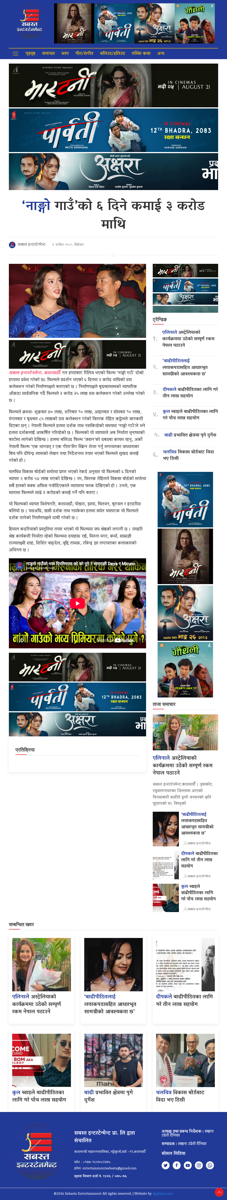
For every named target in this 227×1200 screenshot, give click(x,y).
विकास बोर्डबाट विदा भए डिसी (188, 455)
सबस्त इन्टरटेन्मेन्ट (31, 245)
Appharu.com (163, 1194)
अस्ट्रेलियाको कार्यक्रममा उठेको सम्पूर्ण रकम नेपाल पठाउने (188, 339)
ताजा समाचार (164, 704)
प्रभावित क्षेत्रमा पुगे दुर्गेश (190, 435)
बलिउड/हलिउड (112, 54)
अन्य (160, 54)
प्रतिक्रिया (25, 750)
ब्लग (65, 54)
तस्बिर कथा (141, 54)
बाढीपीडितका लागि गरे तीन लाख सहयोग (190, 393)
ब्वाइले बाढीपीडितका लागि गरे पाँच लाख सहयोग (190, 415)
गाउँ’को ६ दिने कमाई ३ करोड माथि (113, 216)
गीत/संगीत (84, 54)
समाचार (48, 54)
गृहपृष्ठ (30, 54)
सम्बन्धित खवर (21, 924)
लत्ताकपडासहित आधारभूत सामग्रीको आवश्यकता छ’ (184, 367)
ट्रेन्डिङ (160, 319)
